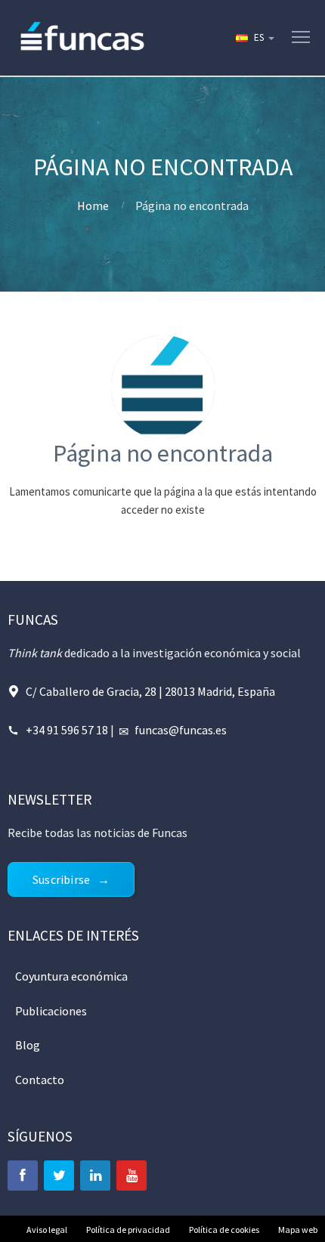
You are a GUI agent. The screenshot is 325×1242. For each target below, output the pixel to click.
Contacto (39, 1079)
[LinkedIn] (95, 1175)
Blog (27, 1044)
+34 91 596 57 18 (67, 729)
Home (93, 205)
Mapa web (297, 1229)
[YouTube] (131, 1175)
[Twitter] (59, 1175)
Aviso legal (46, 1229)
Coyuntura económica (71, 976)
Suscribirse (61, 879)
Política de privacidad (128, 1229)
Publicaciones (51, 1010)
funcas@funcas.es (181, 729)
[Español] (254, 38)
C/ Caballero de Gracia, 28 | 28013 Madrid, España (150, 691)
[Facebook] (23, 1175)
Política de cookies (224, 1229)
